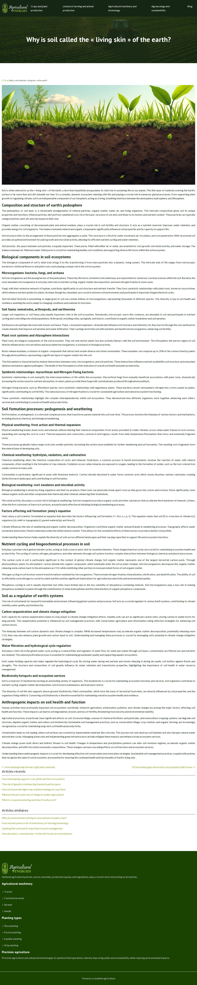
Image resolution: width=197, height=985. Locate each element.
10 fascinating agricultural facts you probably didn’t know (162, 767)
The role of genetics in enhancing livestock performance (31, 784)
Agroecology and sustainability (160, 8)
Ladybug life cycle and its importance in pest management (32, 828)
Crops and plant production (39, 8)
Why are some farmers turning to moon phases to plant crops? (34, 817)
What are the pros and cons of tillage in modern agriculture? (33, 794)
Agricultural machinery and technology (122, 8)
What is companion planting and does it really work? (29, 799)
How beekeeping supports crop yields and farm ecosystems (33, 778)
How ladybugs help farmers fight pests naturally (30, 767)
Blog (189, 6)
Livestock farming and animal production (78, 8)
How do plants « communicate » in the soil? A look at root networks (37, 833)
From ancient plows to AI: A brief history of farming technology (35, 823)
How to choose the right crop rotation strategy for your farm (34, 789)
